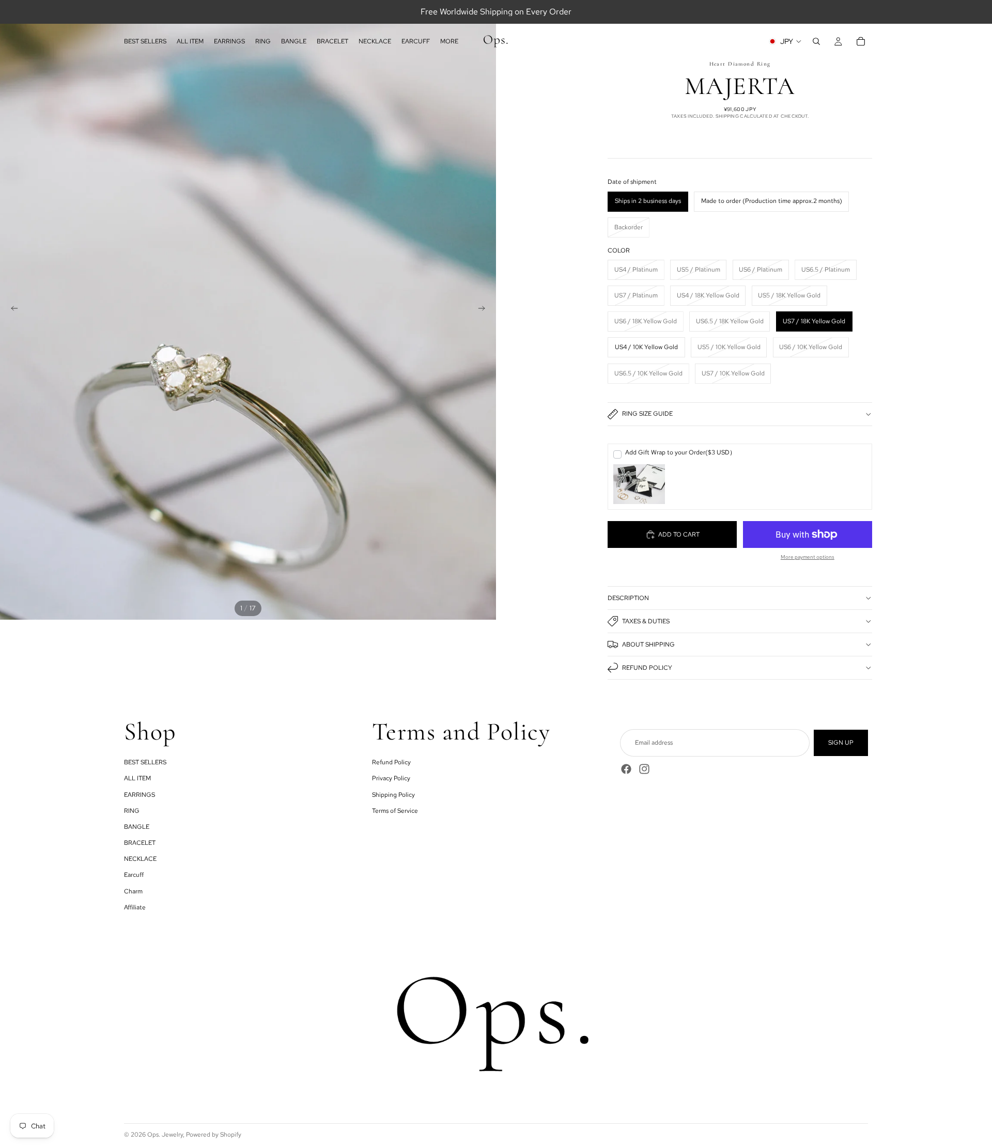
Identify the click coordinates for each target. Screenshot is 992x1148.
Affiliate (135, 907)
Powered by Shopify (213, 1134)
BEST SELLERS (145, 762)
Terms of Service (395, 811)
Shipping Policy (393, 795)
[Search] (816, 41)
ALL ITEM (137, 779)
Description (628, 598)
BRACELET (140, 843)
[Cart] (860, 41)
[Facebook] (626, 769)
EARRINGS (139, 795)
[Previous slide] (11, 309)
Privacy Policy (391, 779)
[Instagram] (644, 769)
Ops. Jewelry (165, 1134)
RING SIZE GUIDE (647, 414)
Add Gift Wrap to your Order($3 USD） (680, 452)
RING (132, 811)
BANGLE (136, 827)
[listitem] (449, 41)
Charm (133, 891)
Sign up (841, 742)
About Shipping (648, 644)
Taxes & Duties (646, 621)
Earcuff (134, 875)
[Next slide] (484, 309)
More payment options (807, 557)
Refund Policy (647, 668)
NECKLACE (140, 859)
